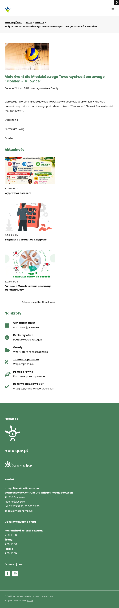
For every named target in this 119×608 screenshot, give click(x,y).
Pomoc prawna (23, 372)
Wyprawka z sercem (18, 193)
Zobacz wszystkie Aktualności (38, 302)
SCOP (29, 22)
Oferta (9, 138)
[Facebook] (7, 573)
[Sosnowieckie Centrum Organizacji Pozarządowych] (8, 9)
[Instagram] (15, 573)
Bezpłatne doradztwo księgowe (25, 239)
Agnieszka (42, 88)
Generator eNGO (24, 323)
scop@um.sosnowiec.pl (19, 511)
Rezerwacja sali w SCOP (28, 384)
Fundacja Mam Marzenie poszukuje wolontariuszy (28, 287)
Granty (39, 22)
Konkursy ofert (23, 335)
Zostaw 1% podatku (26, 359)
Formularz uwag (14, 129)
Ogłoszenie (11, 120)
